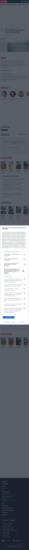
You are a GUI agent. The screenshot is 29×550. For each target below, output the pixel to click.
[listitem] (14, 251)
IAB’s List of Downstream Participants (16, 247)
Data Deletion (7, 322)
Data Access (14, 322)
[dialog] (14, 275)
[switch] (24, 254)
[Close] (26, 228)
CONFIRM (8, 317)
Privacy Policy (22, 322)
